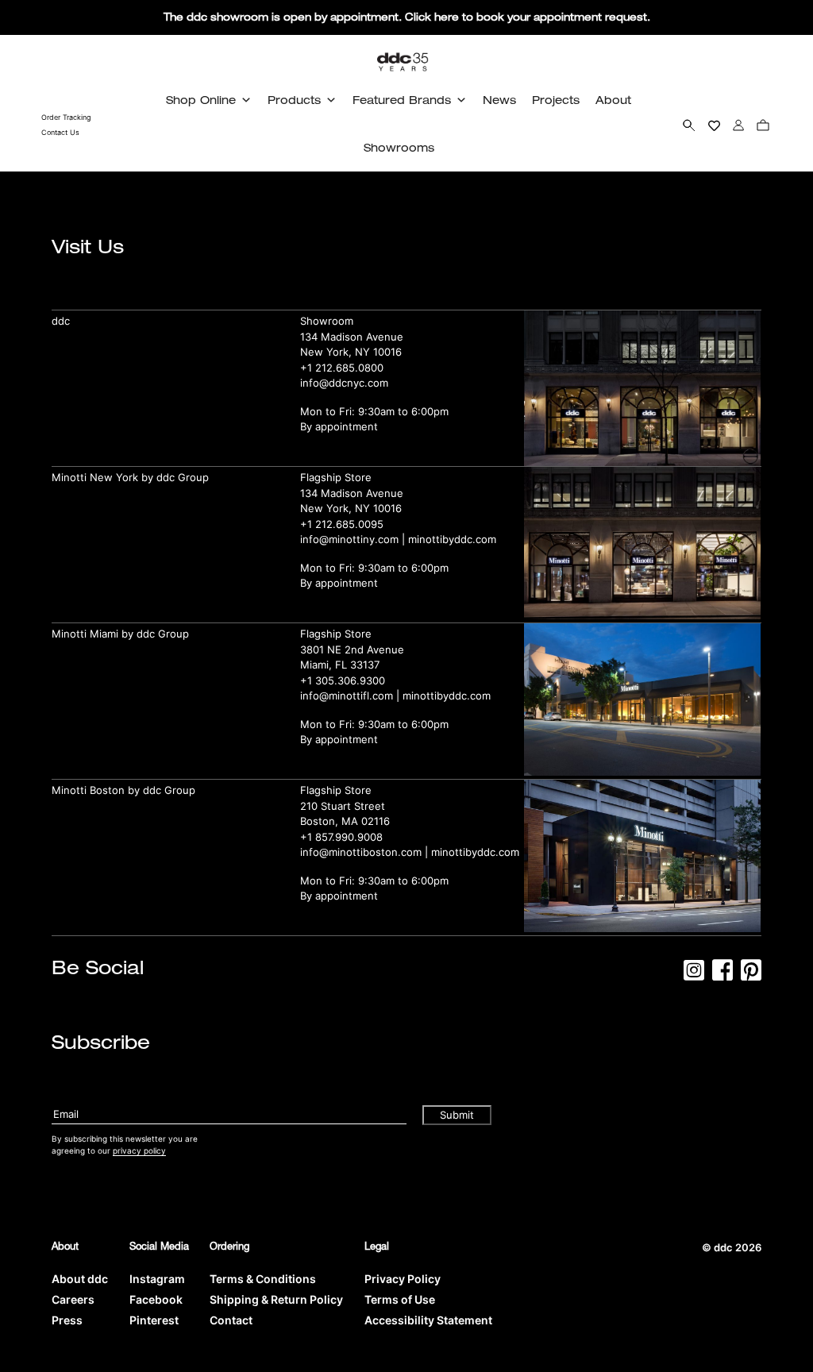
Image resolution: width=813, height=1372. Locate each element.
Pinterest (154, 1320)
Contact (231, 1320)
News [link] (499, 99)
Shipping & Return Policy (276, 1299)
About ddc (80, 1278)
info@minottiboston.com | (365, 852)
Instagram (157, 1278)
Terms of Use (399, 1299)
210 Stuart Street (342, 806)
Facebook (156, 1299)
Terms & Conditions (263, 1278)
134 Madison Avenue (351, 336)
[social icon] (694, 975)
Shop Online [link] (201, 99)
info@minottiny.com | (354, 539)
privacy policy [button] (139, 1150)
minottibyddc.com (452, 539)
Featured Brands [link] (402, 99)
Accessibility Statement (428, 1320)
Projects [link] (556, 99)
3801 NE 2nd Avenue (352, 649)
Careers (73, 1299)
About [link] (613, 99)
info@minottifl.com (346, 695)
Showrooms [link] (399, 147)
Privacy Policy (402, 1278)
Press (67, 1320)
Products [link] (294, 99)
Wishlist (714, 125)
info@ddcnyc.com (344, 382)
